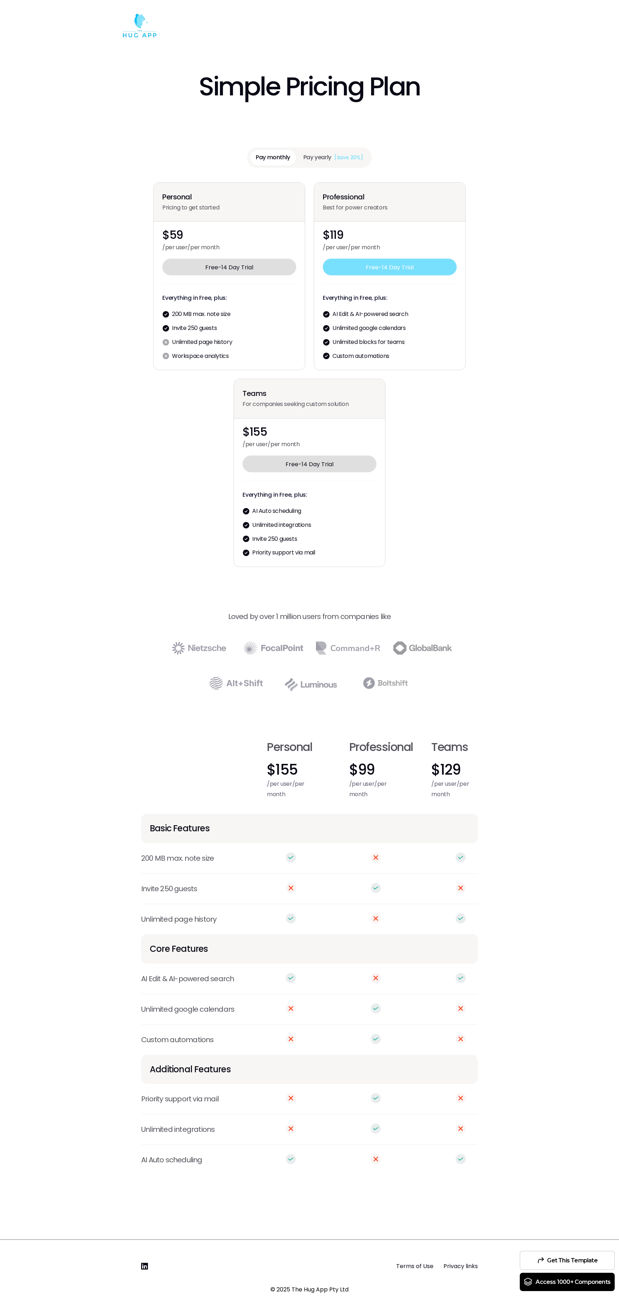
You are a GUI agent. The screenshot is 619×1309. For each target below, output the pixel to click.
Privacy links (460, 1266)
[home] (139, 27)
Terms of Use (414, 1266)
